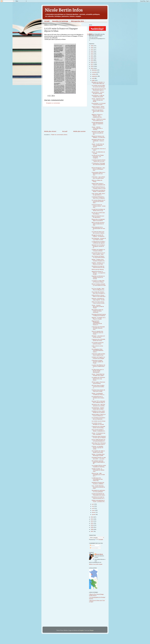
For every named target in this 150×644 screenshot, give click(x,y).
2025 (92, 47)
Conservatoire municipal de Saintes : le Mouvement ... (99, 191)
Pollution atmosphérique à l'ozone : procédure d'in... (98, 501)
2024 (92, 49)
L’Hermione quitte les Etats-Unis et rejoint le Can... (98, 354)
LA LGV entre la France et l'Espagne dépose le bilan (99, 187)
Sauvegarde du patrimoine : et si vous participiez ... (98, 491)
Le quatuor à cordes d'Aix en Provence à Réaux (98, 281)
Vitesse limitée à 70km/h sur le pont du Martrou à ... (99, 415)
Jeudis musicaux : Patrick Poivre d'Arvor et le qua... (98, 107)
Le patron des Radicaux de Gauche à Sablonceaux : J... (98, 366)
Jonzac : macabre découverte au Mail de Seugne (98, 306)
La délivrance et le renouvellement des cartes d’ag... (97, 479)
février (93, 512)
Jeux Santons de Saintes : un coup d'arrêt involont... (98, 257)
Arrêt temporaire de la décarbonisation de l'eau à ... (98, 228)
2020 (92, 58)
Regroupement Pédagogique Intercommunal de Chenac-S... (97, 322)
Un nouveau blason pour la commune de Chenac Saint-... (98, 201)
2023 (92, 52)
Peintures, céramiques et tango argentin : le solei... (98, 299)
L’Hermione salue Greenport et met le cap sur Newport (99, 437)
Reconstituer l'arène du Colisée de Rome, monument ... (97, 311)
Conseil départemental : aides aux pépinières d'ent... (98, 124)
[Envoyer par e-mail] (48, 96)
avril (93, 508)
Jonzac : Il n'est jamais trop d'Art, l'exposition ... (98, 434)
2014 (92, 517)
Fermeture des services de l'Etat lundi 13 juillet (98, 390)
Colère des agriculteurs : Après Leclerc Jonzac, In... (98, 111)
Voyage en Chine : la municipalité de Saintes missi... (98, 470)
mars (93, 510)
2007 (92, 531)
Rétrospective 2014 (77, 21)
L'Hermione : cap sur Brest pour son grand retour (98, 177)
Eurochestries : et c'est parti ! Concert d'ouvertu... (98, 104)
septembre (95, 76)
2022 (92, 54)
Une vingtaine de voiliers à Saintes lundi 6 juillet (98, 451)
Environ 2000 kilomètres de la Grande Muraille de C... (99, 440)
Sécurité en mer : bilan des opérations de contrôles (98, 405)
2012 (92, 521)
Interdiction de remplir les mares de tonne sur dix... (98, 267)
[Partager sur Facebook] (52, 96)
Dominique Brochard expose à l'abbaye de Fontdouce (99, 315)
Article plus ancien (79, 131)
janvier (94, 514)
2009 (92, 527)
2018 (92, 62)
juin (93, 504)
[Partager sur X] (51, 96)
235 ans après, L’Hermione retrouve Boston (98, 382)
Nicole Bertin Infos (64, 10)
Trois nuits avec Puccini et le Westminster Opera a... (99, 89)
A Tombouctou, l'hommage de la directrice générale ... (98, 164)
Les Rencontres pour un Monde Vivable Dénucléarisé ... (98, 371)
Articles (93, 545)
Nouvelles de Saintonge (60, 21)
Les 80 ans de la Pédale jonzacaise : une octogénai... (98, 156)
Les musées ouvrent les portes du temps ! (98, 343)
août (93, 78)
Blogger (92, 630)
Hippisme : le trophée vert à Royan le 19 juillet (98, 318)
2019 (92, 60)
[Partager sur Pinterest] (54, 96)
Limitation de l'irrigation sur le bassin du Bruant (98, 250)
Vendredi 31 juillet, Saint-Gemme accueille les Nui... (98, 133)
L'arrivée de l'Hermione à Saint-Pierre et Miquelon (98, 197)
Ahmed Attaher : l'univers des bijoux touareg (98, 93)
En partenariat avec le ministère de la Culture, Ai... (98, 398)
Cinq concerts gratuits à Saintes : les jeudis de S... (99, 430)
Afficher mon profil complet (95, 564)
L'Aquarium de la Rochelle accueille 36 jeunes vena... (98, 328)
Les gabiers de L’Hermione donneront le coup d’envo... (98, 379)
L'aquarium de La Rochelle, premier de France (98, 340)
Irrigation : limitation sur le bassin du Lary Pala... (98, 263)
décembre (94, 70)
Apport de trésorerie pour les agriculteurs (98, 216)
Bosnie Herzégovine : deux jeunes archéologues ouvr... (98, 169)
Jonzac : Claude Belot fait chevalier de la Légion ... (98, 375)
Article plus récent (50, 131)
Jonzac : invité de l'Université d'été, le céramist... (97, 128)
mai (93, 506)
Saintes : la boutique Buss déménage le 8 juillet (98, 455)
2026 (92, 45)
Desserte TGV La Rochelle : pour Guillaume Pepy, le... (99, 402)
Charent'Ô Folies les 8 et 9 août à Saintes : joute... (98, 253)
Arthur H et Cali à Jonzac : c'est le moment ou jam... (98, 302)
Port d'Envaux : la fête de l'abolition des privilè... (98, 96)
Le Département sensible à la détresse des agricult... (98, 242)
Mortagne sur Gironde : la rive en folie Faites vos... (98, 83)
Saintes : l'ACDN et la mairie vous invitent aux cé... (99, 120)
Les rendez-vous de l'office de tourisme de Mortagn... (99, 86)
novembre (94, 72)
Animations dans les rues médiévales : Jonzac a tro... (98, 141)
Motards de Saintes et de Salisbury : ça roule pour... (99, 137)
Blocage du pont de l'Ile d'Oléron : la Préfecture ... (99, 235)
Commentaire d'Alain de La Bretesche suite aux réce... (98, 173)
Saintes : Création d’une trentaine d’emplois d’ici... (98, 260)
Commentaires (95, 548)
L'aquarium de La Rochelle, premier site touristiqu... (98, 427)
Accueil (46, 21)
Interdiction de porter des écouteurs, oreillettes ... (98, 483)
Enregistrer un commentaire (53, 103)
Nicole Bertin (99, 554)
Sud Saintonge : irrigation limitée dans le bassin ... (98, 408)
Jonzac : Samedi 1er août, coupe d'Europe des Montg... (98, 100)
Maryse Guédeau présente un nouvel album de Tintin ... (99, 285)
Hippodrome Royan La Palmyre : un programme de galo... (98, 273)
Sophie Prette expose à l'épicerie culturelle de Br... (99, 184)
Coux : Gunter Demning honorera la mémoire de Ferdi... (98, 487)
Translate (100, 539)
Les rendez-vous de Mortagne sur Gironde (98, 424)
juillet (93, 80)
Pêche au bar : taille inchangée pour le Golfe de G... (98, 474)
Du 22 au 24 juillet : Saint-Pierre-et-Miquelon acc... (98, 289)
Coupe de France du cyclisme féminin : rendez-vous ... (99, 206)
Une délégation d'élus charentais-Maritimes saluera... (97, 350)
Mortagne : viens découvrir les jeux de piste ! (98, 336)
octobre (94, 74)
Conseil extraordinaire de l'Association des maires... (99, 494)
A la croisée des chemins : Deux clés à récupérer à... (99, 292)
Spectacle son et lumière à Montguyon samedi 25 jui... (98, 246)
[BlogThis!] (49, 96)
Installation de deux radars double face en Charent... (98, 412)
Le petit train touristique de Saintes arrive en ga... (98, 210)
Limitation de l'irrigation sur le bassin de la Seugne (98, 358)
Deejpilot (81, 630)
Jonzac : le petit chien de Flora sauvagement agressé (98, 145)
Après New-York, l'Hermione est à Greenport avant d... (99, 443)
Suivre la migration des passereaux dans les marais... (97, 332)
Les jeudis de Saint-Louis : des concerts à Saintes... (98, 232)
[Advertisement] (65, 118)
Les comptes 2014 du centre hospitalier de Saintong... (99, 466)
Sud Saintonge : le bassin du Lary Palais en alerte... (99, 239)
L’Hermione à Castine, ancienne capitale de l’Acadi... (97, 362)
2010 (92, 525)
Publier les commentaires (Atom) (59, 134)
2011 (92, 523)
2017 (92, 64)
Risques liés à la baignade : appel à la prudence (98, 220)
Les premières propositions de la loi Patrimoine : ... (98, 418)
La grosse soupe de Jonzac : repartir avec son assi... (98, 160)
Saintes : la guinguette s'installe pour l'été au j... (98, 394)
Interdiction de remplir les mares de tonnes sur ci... (98, 497)
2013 (92, 519)
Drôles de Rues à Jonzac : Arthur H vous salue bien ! (99, 296)
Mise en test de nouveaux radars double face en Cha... (98, 224)
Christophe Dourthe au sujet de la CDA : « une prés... (99, 458)
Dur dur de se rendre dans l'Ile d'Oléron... (98, 213)
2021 (92, 56)
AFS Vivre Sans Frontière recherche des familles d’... (98, 387)
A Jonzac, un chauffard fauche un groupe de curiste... (97, 447)
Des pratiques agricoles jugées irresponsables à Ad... (98, 462)
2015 (92, 68)
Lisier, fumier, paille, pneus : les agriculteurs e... (98, 194)
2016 (92, 66)
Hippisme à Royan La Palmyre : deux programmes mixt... (97, 116)
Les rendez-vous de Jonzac (98, 421)
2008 (92, 529)
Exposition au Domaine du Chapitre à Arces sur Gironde (98, 277)
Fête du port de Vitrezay (98, 269)
